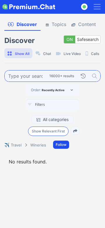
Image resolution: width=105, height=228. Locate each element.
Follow (61, 144)
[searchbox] (61, 105)
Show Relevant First (48, 131)
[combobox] (52, 105)
